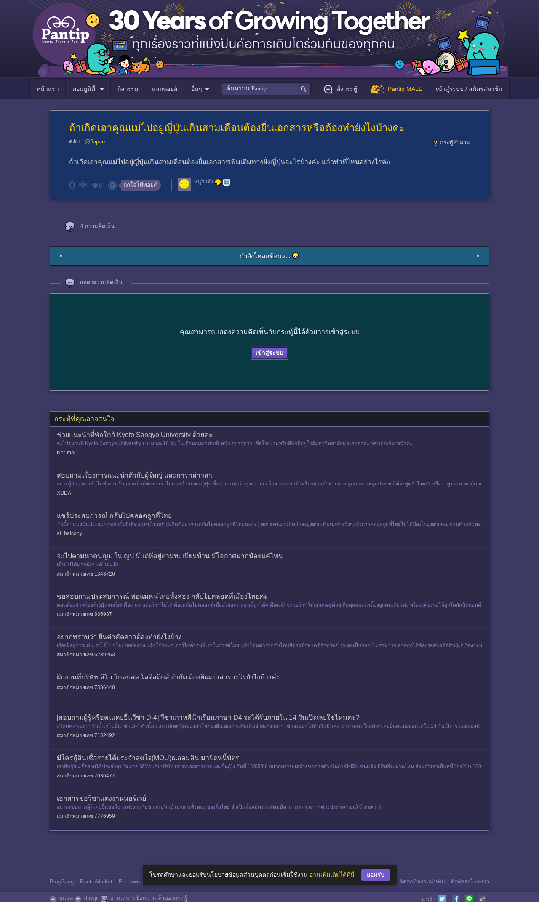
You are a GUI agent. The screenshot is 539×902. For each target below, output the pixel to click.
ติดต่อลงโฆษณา (470, 881)
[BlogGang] (226, 182)
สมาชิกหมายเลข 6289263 (86, 655)
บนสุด (66, 898)
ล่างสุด (91, 898)
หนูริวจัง (203, 182)
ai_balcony (69, 533)
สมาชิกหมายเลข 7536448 (86, 687)
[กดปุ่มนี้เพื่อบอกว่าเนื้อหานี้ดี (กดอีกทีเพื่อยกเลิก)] (82, 184)
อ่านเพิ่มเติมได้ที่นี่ (332, 874)
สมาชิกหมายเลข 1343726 (86, 574)
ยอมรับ (375, 874)
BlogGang (62, 881)
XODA (64, 493)
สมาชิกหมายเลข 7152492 (86, 735)
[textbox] (266, 88)
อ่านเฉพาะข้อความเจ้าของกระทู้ (148, 898)
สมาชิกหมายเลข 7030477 (86, 776)
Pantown (129, 881)
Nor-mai (66, 453)
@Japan (95, 141)
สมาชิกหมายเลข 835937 (84, 614)
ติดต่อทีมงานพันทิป (422, 881)
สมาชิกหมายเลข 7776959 (86, 816)
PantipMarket (96, 881)
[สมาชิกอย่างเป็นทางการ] (218, 182)
